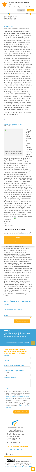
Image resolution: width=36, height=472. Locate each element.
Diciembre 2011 (9, 26)
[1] (4, 112)
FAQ (30, 466)
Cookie (12, 466)
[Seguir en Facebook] (7, 449)
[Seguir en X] (14, 449)
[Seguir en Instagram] (10, 449)
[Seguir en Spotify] (21, 449)
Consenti (30, 10)
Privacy (6, 466)
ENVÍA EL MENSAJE (21, 412)
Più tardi (21, 10)
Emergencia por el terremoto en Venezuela (17, 342)
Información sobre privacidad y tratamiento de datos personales (17, 396)
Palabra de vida (16, 28)
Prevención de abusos (21, 466)
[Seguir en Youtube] (17, 449)
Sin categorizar (25, 28)
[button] (33, 343)
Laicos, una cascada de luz (12, 124)
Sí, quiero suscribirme (21, 321)
